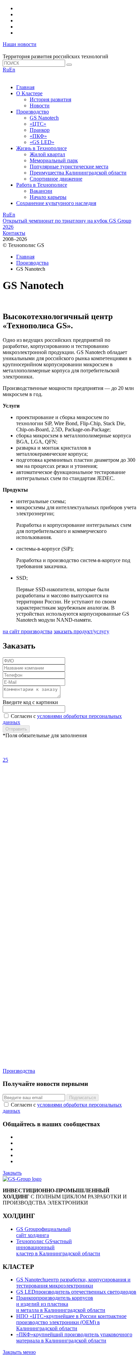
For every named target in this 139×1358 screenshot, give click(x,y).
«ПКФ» (38, 136)
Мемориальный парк (54, 160)
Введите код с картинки (30, 702)
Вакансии (41, 191)
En (12, 70)
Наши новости (19, 44)
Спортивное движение (56, 179)
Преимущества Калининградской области (78, 173)
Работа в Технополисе (41, 185)
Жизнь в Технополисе (41, 148)
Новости (40, 105)
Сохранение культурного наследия (56, 203)
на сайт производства (27, 631)
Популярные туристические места (69, 166)
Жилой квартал (47, 154)
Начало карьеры (48, 197)
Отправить (16, 729)
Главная (25, 87)
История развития (50, 99)
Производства (32, 263)
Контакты (14, 233)
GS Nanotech (44, 118)
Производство (32, 112)
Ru (6, 70)
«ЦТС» (38, 124)
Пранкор (40, 130)
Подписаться (82, 1097)
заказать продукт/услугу (81, 631)
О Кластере (29, 93)
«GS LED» (42, 142)
